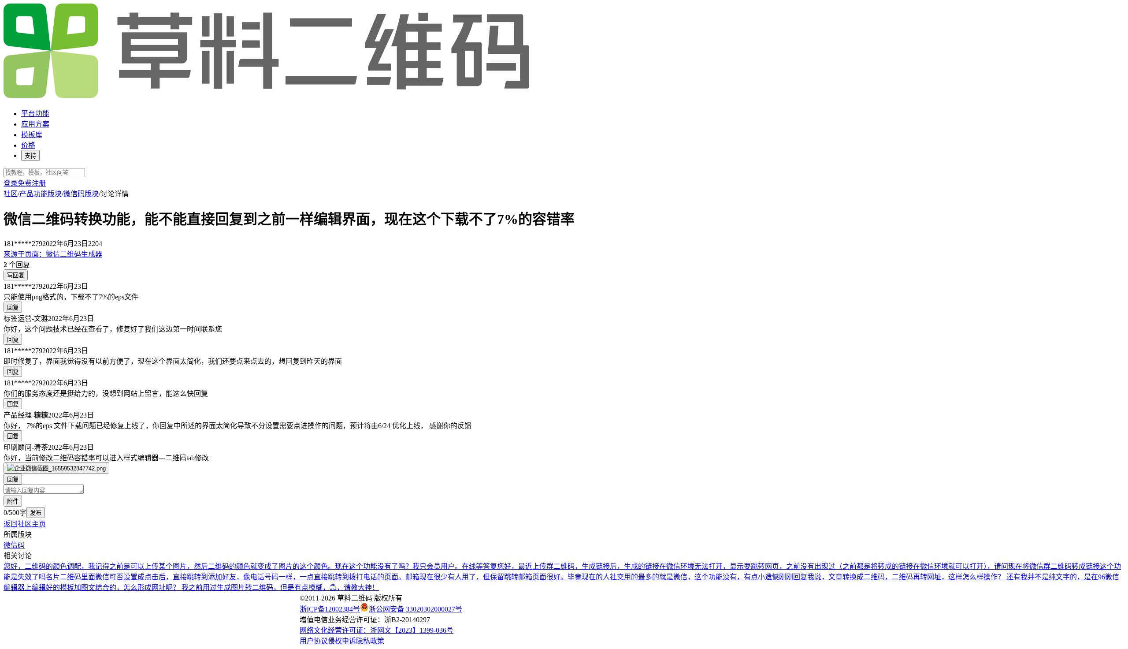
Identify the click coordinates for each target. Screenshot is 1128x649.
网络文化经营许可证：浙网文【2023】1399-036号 (376, 630)
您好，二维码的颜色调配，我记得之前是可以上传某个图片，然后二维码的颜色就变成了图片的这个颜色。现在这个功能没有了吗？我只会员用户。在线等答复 (250, 566)
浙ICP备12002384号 (330, 609)
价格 (28, 145)
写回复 (15, 275)
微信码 (14, 545)
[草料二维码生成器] (268, 96)
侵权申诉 (342, 641)
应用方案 (35, 124)
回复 (13, 307)
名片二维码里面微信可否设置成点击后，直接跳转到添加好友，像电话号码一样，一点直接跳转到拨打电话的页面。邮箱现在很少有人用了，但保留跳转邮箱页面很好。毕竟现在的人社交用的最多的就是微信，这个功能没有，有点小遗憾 (412, 577)
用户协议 (314, 641)
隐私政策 (370, 641)
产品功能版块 (40, 194)
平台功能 (35, 113)
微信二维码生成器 (53, 254)
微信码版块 (81, 194)
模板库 (31, 134)
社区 (11, 194)
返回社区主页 (25, 524)
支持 (30, 156)
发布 (35, 513)
